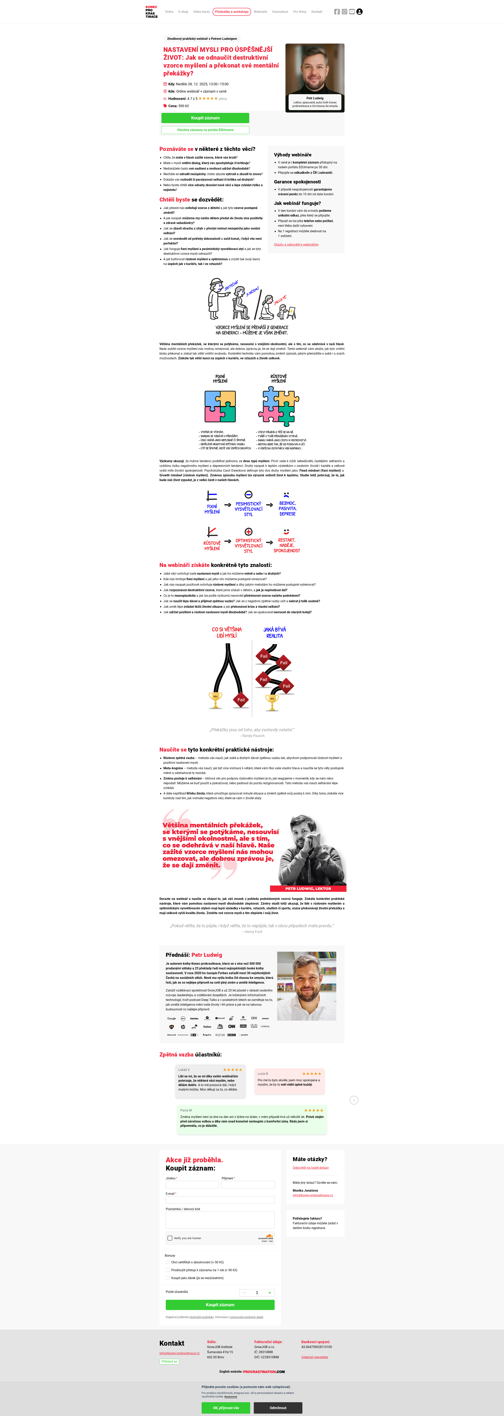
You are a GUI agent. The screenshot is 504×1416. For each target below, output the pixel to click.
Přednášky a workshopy (232, 12)
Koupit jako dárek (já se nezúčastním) (197, 1278)
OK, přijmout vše (226, 1408)
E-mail (170, 1194)
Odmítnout (278, 1408)
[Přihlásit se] (359, 12)
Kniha (169, 12)
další (354, 1100)
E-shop (183, 12)
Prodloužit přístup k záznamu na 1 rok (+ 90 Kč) (204, 1270)
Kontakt (316, 12)
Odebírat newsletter (314, 1357)
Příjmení (227, 1178)
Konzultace (280, 12)
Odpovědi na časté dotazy (311, 1168)
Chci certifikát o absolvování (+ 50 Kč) (197, 1262)
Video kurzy (201, 12)
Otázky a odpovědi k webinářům (296, 244)
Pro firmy (299, 12)
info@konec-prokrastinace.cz (313, 1195)
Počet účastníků (177, 1292)
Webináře (260, 12)
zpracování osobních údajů (246, 1317)
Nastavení (230, 1396)
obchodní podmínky (202, 1317)
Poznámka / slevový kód (183, 1209)
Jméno (170, 1178)
